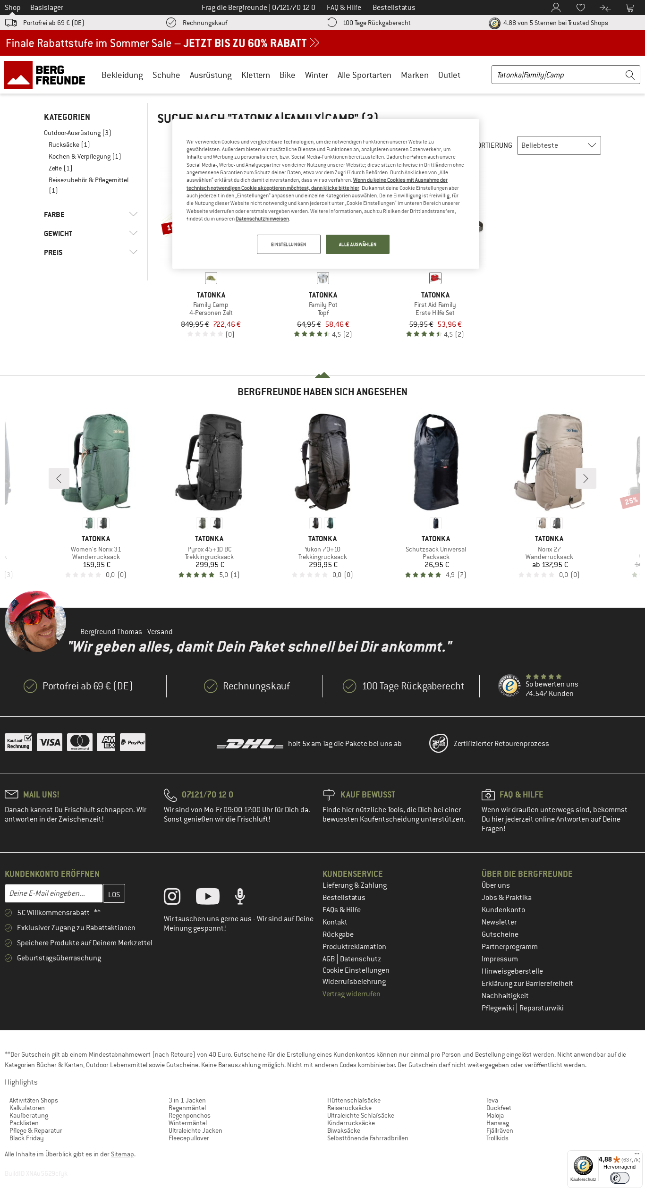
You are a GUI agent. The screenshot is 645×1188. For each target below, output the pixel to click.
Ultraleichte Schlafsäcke (360, 1115)
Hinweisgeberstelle (512, 971)
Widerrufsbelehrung (354, 981)
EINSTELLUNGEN (288, 244)
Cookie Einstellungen (356, 970)
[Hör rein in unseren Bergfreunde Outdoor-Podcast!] (247, 898)
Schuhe (166, 74)
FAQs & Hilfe (341, 910)
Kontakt (335, 922)
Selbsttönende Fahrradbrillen (367, 1138)
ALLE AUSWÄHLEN (358, 244)
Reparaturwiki (541, 1008)
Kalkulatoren (27, 1107)
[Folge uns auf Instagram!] (179, 898)
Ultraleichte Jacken (195, 1130)
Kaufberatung (28, 1115)
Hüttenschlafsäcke (354, 1100)
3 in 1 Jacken (187, 1100)
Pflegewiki (499, 1008)
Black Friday (26, 1138)
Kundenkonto (503, 910)
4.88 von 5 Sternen (555, 22)
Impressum (500, 959)
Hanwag (497, 1123)
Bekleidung (122, 74)
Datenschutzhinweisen (262, 218)
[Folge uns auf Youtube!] (215, 898)
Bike (288, 74)
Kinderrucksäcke (351, 1123)
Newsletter (499, 922)
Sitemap (122, 1154)
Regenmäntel (187, 1107)
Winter (316, 74)
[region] (325, 194)
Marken (415, 74)
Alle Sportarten (364, 74)
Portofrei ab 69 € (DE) (54, 22)
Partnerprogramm (510, 946)
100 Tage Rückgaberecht (377, 22)
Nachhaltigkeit (505, 996)
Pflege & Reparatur (35, 1130)
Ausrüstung (211, 74)
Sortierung (492, 145)
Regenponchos (190, 1115)
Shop (13, 7)
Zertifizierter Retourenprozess (501, 743)
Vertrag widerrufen (351, 994)
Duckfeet (498, 1107)
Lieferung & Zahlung (354, 885)
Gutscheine (500, 934)
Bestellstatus (343, 897)
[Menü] (637, 1156)
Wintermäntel (188, 1123)
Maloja (495, 1115)
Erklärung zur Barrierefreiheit (527, 983)
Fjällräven (499, 1130)
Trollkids (497, 1138)
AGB (329, 959)
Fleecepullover (189, 1138)
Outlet (449, 74)
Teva (492, 1100)
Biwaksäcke (343, 1130)
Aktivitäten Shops (33, 1100)
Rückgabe (338, 934)
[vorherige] (59, 478)
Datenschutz (361, 959)
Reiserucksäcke (349, 1107)
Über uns (496, 885)
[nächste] (586, 478)
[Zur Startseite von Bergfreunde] (48, 74)
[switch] (619, 1178)
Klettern (255, 74)
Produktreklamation (354, 946)
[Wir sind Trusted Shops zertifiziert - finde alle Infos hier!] (510, 686)
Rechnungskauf (205, 22)
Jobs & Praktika (507, 897)
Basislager (46, 7)
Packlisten (24, 1123)
